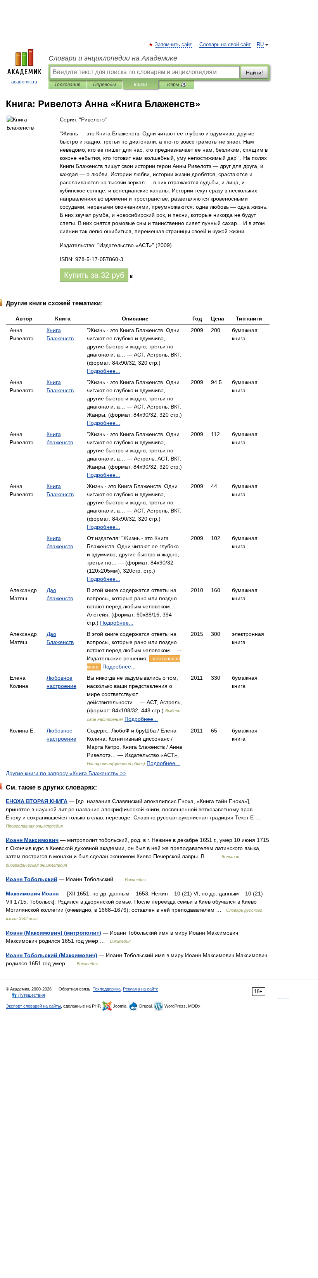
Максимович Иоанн (32, 893)
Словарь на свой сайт (225, 44)
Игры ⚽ (176, 84)
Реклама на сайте (140, 989)
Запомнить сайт (174, 44)
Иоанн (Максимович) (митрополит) (53, 933)
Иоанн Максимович (32, 840)
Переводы (104, 84)
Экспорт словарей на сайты (33, 1006)
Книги (140, 84)
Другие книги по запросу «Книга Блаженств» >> (66, 773)
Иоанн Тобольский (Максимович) (51, 955)
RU (260, 44)
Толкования (67, 84)
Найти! (254, 72)
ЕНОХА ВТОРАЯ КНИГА (36, 801)
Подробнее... (103, 371)
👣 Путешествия (28, 995)
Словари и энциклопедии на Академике (112, 58)
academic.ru (24, 82)
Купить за (94, 275)
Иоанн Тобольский (31, 879)
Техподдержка (107, 989)
